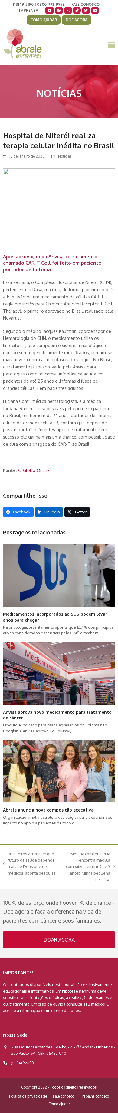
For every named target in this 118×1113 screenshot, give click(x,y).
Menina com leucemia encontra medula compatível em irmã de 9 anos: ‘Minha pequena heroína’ (86, 866)
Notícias (64, 156)
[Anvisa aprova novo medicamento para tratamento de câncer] (59, 673)
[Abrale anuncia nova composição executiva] (59, 770)
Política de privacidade (28, 1096)
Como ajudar (59, 1104)
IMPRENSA (28, 10)
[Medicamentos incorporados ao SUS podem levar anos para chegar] (59, 574)
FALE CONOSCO (85, 4)
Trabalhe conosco (94, 1096)
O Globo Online (34, 470)
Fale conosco (63, 1096)
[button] (111, 45)
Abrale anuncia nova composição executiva (48, 809)
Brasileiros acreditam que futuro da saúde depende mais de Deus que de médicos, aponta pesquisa (29, 863)
